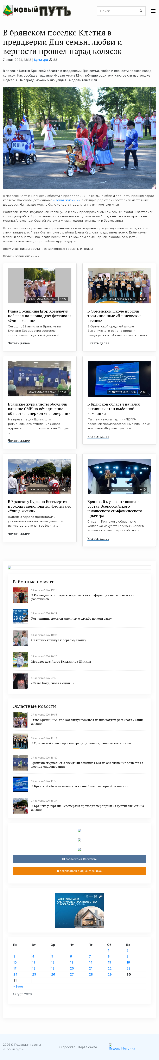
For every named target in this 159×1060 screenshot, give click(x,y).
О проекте (67, 1047)
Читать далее (19, 343)
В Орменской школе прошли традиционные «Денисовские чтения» (114, 315)
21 (90, 968)
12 (52, 962)
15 (109, 962)
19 (52, 968)
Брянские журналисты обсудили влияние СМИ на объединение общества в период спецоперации (39, 408)
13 (71, 962)
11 (33, 962)
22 (110, 968)
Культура (41, 60)
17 (14, 968)
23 (128, 968)
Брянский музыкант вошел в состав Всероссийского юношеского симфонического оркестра (114, 508)
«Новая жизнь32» (66, 200)
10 (15, 962)
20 (72, 968)
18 (33, 968)
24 (15, 974)
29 (110, 974)
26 (53, 974)
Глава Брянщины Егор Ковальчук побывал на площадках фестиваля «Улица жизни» (39, 315)
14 (90, 962)
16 (128, 962)
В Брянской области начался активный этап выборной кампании (113, 408)
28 (91, 974)
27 (72, 974)
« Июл (18, 986)
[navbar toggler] (153, 11)
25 (34, 974)
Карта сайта (87, 1047)
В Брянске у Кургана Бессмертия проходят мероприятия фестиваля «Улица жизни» (39, 506)
